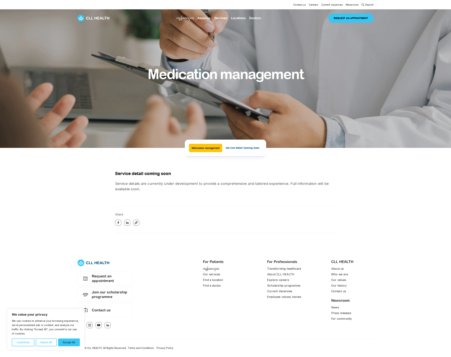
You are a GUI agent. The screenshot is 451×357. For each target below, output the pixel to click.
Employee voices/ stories (284, 297)
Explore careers (278, 280)
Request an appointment (103, 278)
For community (341, 318)
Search (369, 4)
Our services (211, 274)
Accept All (69, 342)
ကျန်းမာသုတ (185, 18)
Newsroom (352, 5)
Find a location (213, 280)
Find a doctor (212, 285)
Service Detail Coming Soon (242, 147)
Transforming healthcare (284, 268)
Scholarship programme (283, 285)
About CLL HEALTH (280, 274)
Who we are (339, 274)
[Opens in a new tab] (90, 325)
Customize (23, 342)
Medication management (206, 148)
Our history (339, 285)
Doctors (255, 18)
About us (204, 18)
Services (220, 18)
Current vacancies (332, 5)
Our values (338, 280)
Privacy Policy (165, 347)
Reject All (46, 342)
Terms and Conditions (141, 347)
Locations (238, 18)
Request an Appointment (351, 18)
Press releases (341, 313)
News (335, 307)
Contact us (299, 5)
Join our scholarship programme (109, 294)
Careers (313, 5)
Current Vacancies (279, 291)
